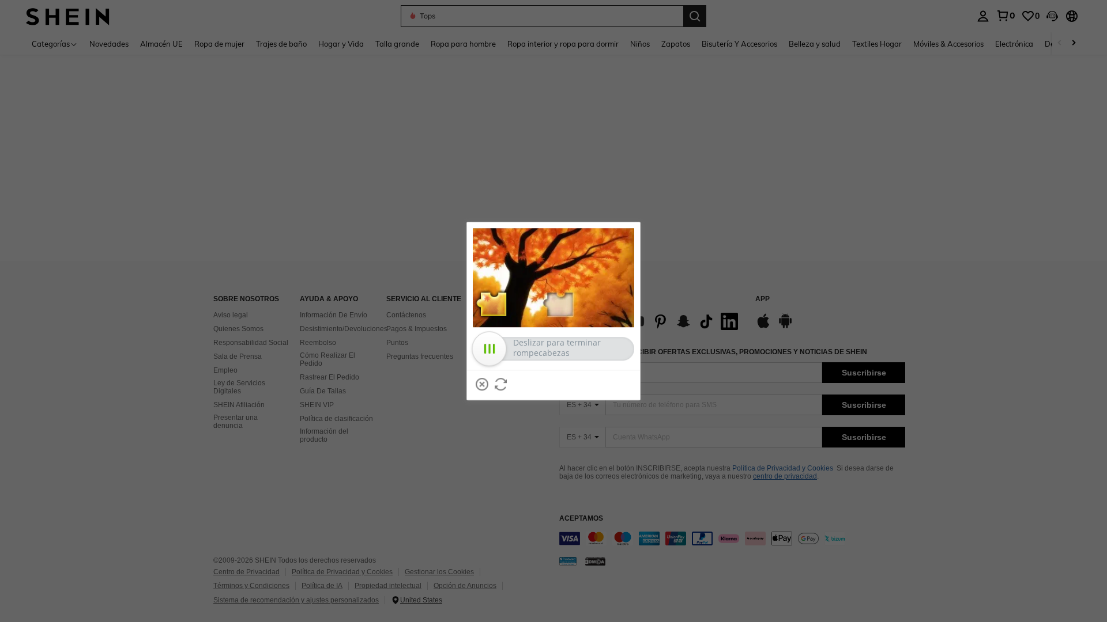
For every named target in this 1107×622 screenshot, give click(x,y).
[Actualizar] (501, 384)
